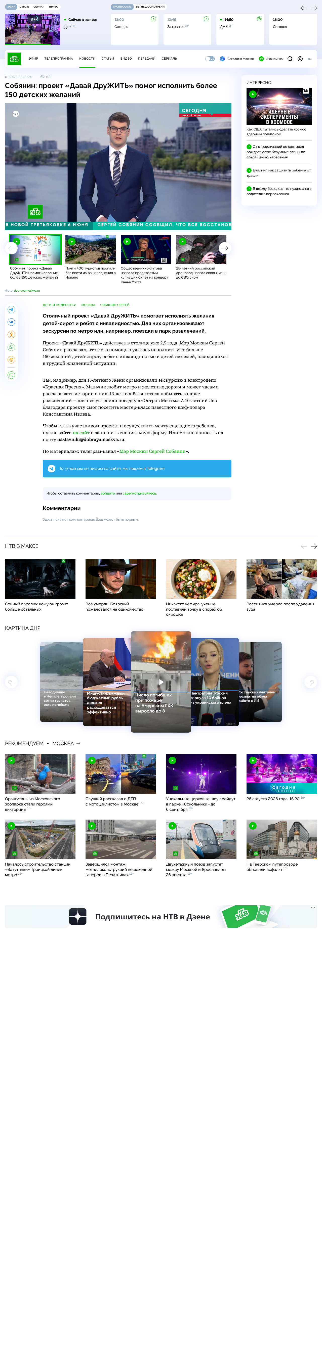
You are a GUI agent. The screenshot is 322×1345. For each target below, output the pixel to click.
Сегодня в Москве (240, 59)
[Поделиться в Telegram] (11, 309)
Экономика (274, 59)
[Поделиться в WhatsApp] (11, 347)
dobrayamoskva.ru (27, 290)
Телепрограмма (58, 58)
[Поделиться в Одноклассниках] (11, 334)
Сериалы (170, 58)
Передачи (146, 58)
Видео (126, 58)
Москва (88, 305)
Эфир (33, 58)
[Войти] (300, 58)
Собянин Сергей (115, 305)
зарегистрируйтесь (139, 493)
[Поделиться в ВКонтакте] (11, 322)
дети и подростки (59, 305)
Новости (87, 58)
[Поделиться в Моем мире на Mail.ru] (11, 360)
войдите (108, 493)
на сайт (81, 433)
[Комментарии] (11, 375)
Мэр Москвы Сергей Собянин (152, 451)
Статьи (108, 58)
